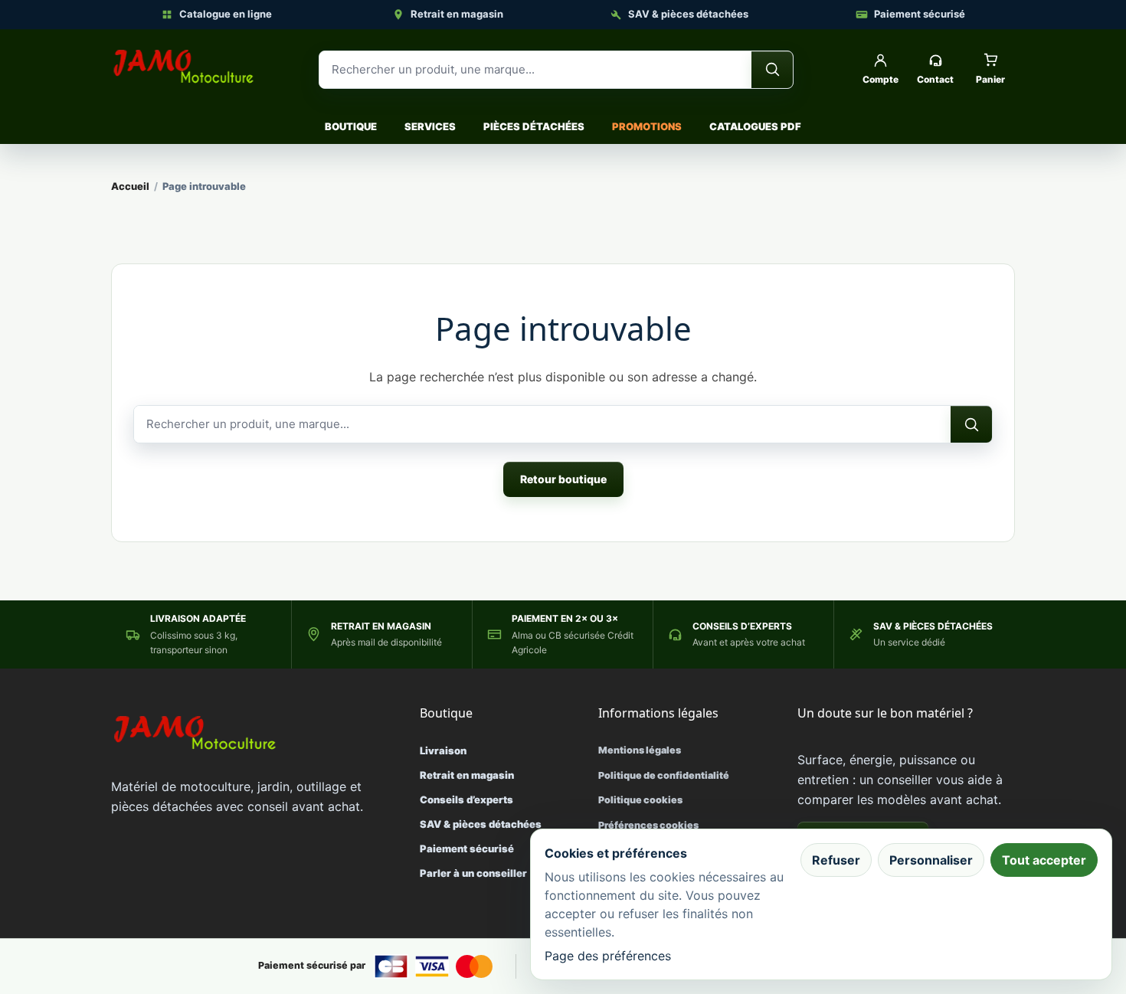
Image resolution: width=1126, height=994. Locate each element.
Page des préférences (608, 955)
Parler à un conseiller (473, 873)
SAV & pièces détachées (688, 14)
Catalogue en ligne (225, 14)
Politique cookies (640, 800)
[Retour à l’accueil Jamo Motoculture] (184, 66)
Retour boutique (563, 479)
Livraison (443, 750)
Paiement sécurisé (919, 14)
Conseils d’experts (466, 799)
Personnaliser (931, 860)
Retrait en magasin (457, 14)
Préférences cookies (648, 825)
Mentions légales (639, 750)
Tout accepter (1044, 860)
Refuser (836, 860)
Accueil (130, 186)
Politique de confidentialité (663, 775)
